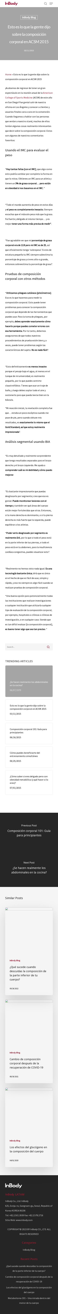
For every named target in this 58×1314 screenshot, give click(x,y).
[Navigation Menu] (51, 3)
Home (8, 74)
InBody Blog (29, 17)
